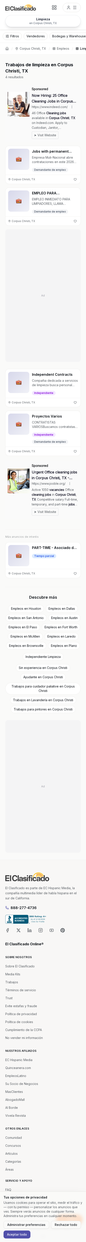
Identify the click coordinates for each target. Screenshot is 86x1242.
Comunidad (13, 1137)
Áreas (9, 1169)
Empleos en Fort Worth (61, 627)
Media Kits (12, 974)
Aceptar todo (17, 1234)
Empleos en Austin (64, 618)
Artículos (11, 1153)
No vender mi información (24, 1038)
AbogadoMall (15, 1099)
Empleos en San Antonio (26, 618)
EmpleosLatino (15, 1076)
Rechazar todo (66, 1225)
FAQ (8, 1190)
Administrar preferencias (26, 1225)
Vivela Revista (15, 1115)
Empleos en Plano (64, 646)
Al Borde (11, 1107)
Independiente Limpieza (43, 657)
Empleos (63, 48)
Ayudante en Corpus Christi (43, 677)
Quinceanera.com (18, 1068)
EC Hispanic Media (18, 1060)
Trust (9, 998)
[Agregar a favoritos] (75, 179)
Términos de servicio (20, 990)
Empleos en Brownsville (26, 646)
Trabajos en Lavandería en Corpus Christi (43, 700)
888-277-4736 (24, 908)
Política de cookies (19, 1022)
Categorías (13, 1161)
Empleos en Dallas (62, 608)
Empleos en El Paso (23, 627)
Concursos (13, 1145)
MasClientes (14, 1092)
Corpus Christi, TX (33, 48)
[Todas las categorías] (54, 7)
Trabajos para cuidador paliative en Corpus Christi (43, 688)
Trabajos (11, 982)
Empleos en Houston (26, 608)
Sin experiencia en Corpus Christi (43, 668)
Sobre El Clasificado (20, 966)
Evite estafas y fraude (21, 1006)
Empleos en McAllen (25, 636)
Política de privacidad (21, 1014)
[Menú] (72, 7)
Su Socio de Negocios (21, 1084)
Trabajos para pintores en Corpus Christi (43, 709)
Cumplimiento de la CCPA (23, 1030)
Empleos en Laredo (61, 636)
